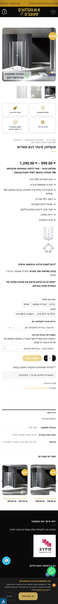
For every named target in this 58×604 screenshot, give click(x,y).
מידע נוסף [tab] (51, 412)
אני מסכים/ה (28, 596)
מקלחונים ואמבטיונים (34, 140)
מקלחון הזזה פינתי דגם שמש (15, 498)
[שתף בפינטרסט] (31, 394)
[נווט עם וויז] (6, 561)
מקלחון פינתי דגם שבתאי (45, 498)
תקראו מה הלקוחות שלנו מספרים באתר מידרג (33, 529)
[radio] (52, 304)
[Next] (5, 54)
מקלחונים (17, 140)
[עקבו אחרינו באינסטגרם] (47, 574)
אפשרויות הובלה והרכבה (43, 334)
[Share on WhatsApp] (53, 394)
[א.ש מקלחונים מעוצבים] (29, 11)
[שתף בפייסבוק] (47, 394)
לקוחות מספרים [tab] (49, 418)
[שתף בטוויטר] (42, 394)
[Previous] (51, 54)
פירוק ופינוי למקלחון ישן (43, 321)
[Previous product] (53, 156)
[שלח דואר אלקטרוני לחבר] (37, 394)
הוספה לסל (32, 358)
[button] (53, 12)
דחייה (9, 596)
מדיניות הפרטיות (42, 590)
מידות (53, 309)
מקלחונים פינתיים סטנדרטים (43, 142)
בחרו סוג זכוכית (48, 299)
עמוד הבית (51, 140)
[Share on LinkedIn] (26, 394)
